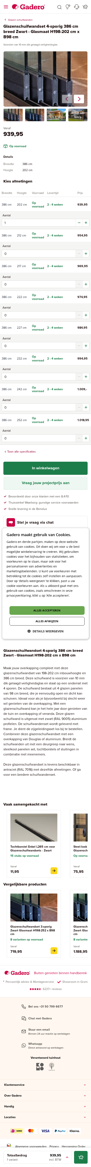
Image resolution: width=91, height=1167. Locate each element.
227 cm (21, 327)
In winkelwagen (45, 468)
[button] (59, 7)
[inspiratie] (68, 6)
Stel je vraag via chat (35, 522)
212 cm (21, 235)
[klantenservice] (76, 6)
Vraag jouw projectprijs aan (45, 483)
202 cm (22, 204)
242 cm (22, 389)
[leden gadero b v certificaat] (9, 1146)
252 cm (22, 420)
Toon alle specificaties (21, 452)
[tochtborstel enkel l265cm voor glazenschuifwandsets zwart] (54, 870)
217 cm (21, 266)
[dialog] (45, 583)
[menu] (5, 6)
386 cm (6, 204)
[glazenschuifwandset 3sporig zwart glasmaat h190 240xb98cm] (54, 950)
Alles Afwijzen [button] (47, 621)
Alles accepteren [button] (47, 610)
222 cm (22, 297)
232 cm (22, 358)
